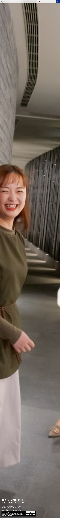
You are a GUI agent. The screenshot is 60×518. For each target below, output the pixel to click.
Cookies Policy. (9, 515)
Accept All (30, 512)
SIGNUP (46, 1)
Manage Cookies (30, 514)
